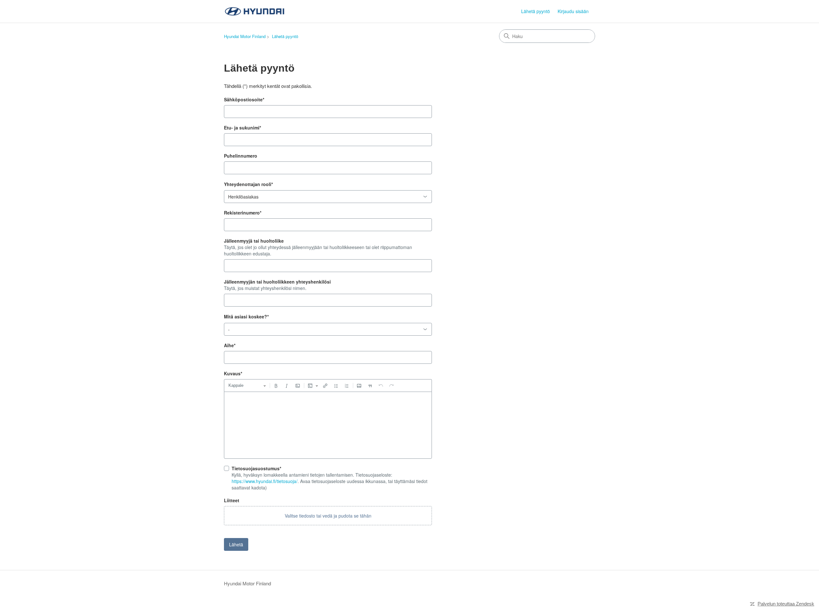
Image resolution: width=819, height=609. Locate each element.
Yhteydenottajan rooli (248, 184)
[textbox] (328, 425)
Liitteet (231, 500)
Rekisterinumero (242, 212)
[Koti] (255, 11)
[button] (328, 515)
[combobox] (328, 196)
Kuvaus (233, 373)
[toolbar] (328, 385)
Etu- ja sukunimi (242, 127)
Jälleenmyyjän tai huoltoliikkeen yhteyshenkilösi (277, 281)
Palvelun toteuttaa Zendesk (786, 603)
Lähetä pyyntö (535, 11)
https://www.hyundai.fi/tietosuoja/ (265, 481)
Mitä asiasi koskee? (246, 316)
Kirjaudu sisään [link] (573, 11)
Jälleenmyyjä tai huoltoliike (254, 241)
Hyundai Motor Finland (245, 36)
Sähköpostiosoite (244, 99)
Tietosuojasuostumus (256, 468)
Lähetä (236, 544)
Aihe (229, 345)
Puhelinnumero (240, 155)
